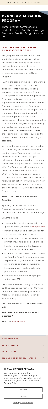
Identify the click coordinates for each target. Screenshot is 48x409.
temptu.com (38, 226)
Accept (23, 389)
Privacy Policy (10, 383)
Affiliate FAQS (18, 321)
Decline (23, 396)
